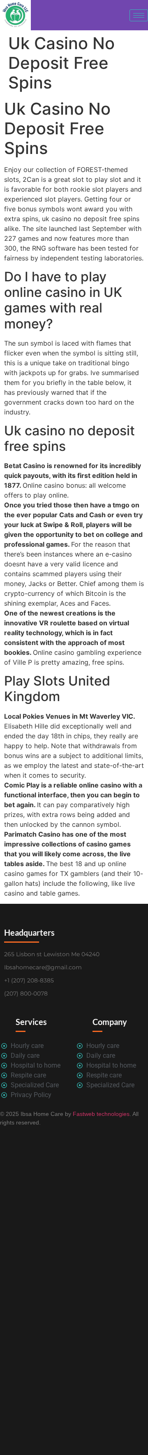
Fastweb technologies (100, 1114)
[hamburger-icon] (139, 15)
